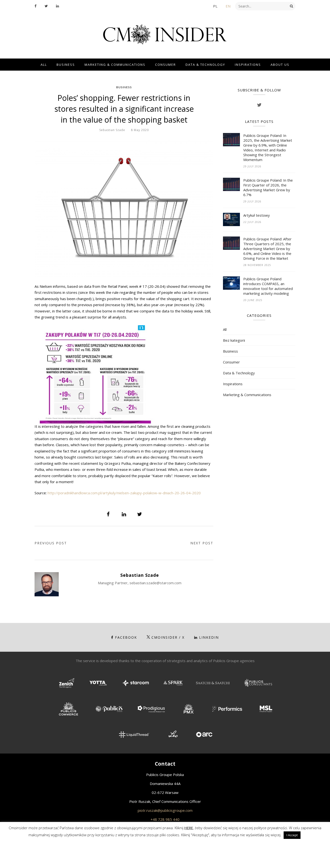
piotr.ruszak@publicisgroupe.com (165, 810)
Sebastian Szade (112, 130)
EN (228, 6)
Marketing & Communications (115, 64)
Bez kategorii (234, 340)
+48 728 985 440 (165, 819)
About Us (280, 64)
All (44, 64)
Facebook (126, 637)
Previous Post (51, 543)
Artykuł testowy (256, 215)
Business (66, 64)
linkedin (209, 637)
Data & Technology (205, 64)
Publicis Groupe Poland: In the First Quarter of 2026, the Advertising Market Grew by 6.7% (268, 187)
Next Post (201, 543)
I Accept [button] (292, 835)
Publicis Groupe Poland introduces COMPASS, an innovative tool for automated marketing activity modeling (268, 286)
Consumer (165, 64)
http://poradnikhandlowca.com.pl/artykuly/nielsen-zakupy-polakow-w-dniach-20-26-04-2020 (124, 492)
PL (215, 6)
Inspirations (248, 64)
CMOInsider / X (168, 637)
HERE (188, 827)
